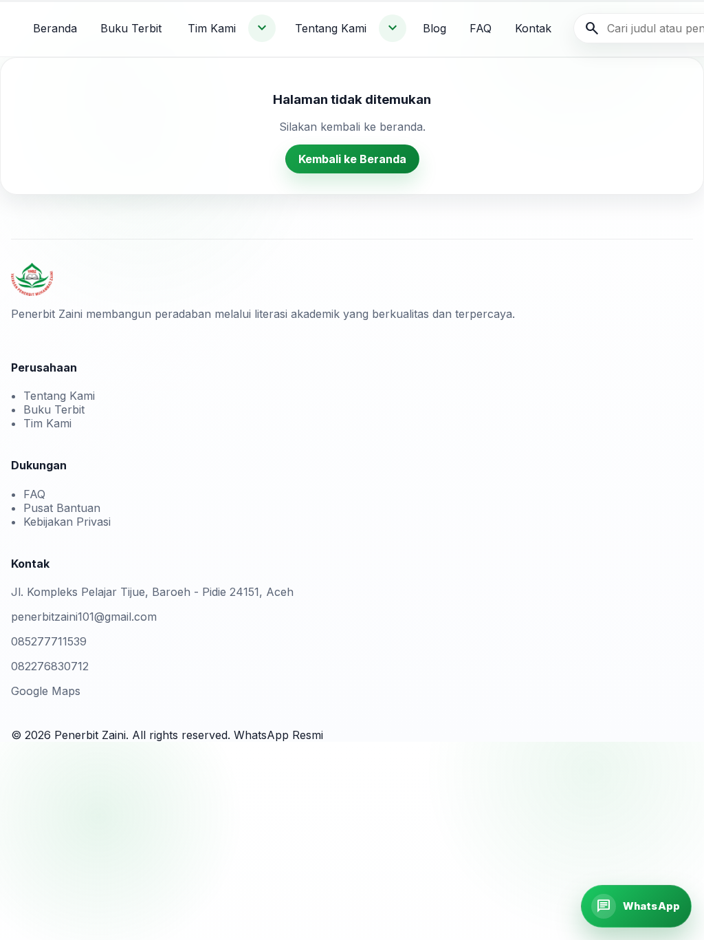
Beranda (55, 28)
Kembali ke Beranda (352, 159)
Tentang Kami (330, 28)
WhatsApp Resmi (278, 735)
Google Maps (45, 691)
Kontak (533, 28)
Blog (434, 28)
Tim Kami (212, 28)
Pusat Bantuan (61, 508)
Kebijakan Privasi (67, 521)
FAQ (481, 28)
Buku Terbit (131, 28)
